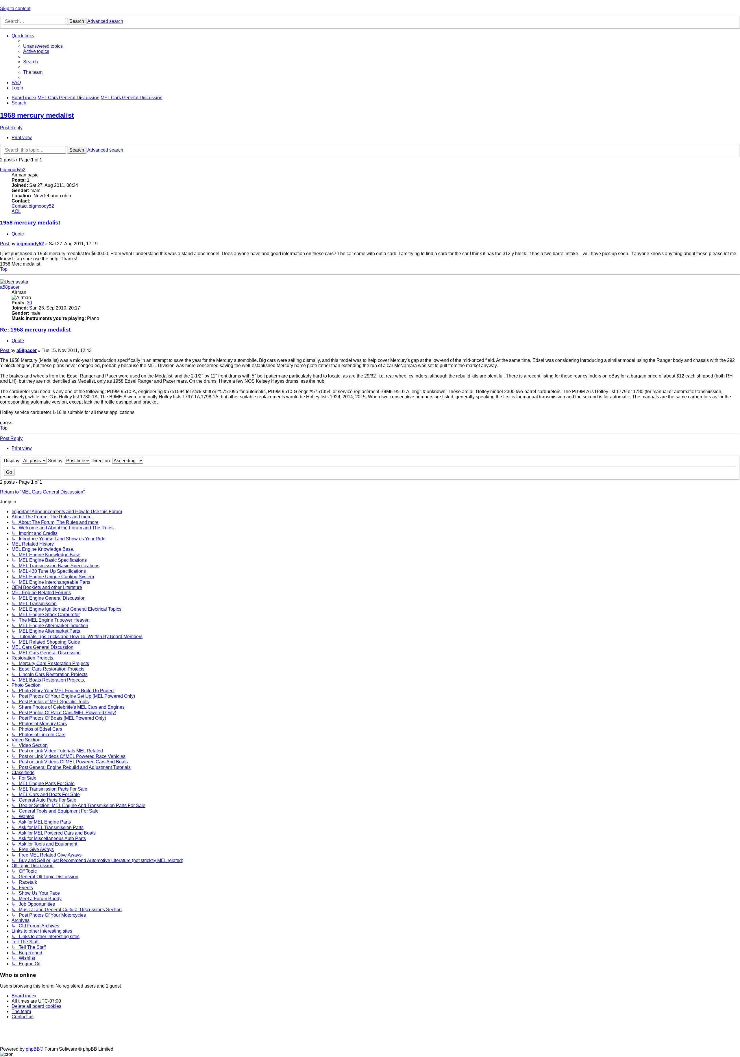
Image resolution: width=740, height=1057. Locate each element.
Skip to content (15, 8)
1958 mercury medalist (37, 115)
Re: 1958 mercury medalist (35, 330)
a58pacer (9, 287)
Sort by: (56, 460)
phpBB (33, 1049)
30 (29, 302)
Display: (13, 460)
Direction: (101, 460)
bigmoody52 (12, 169)
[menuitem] (43, 46)
